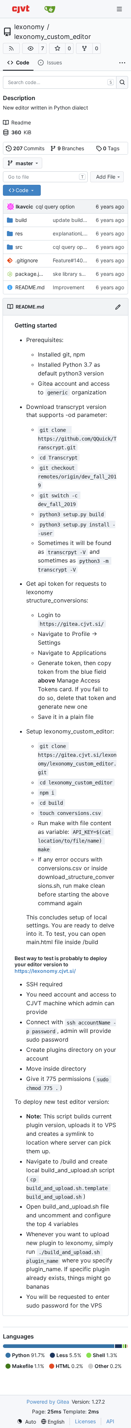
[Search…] (122, 82)
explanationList (71, 233)
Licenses (85, 1421)
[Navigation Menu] (120, 9)
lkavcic (24, 206)
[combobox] (45, 176)
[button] (30, 48)
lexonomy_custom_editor (52, 36)
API (110, 1421)
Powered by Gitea (48, 1402)
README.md (30, 287)
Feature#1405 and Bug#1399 (88, 260)
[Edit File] (118, 307)
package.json (30, 274)
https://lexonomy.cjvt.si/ (45, 971)
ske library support (75, 274)
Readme (21, 122)
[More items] (122, 63)
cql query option (55, 206)
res (19, 233)
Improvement (68, 287)
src (19, 247)
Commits (29, 148)
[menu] (26, 1422)
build (21, 220)
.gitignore (26, 260)
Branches (70, 148)
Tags (111, 148)
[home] (21, 8)
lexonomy (29, 27)
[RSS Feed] (11, 48)
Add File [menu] (105, 177)
